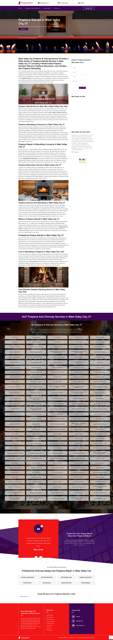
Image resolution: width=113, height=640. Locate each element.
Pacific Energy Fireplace (36, 443)
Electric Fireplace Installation (36, 386)
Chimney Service (57, 337)
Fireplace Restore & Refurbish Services (36, 498)
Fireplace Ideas (15, 477)
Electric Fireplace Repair (78, 381)
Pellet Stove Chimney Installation (57, 418)
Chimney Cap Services (36, 367)
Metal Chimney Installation (15, 357)
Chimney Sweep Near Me (57, 477)
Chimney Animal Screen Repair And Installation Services (78, 352)
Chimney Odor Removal (36, 414)
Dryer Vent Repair (36, 472)
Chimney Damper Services (36, 372)
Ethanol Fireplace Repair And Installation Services (78, 387)
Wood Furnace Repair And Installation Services (57, 387)
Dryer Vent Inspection (100, 463)
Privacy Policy (49, 630)
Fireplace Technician (100, 477)
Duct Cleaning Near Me (36, 477)
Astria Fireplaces (100, 429)
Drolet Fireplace (14, 447)
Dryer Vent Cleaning (100, 458)
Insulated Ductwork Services (100, 492)
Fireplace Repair (57, 346)
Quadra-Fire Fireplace (100, 438)
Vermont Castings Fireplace (100, 433)
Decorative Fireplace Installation (100, 472)
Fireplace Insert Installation (15, 458)
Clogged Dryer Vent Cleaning (15, 467)
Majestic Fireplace (79, 433)
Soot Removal (57, 342)
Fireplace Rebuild (15, 381)
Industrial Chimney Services (100, 403)
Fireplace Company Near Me (15, 481)
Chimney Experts (15, 472)
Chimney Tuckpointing (100, 357)
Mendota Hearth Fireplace (57, 443)
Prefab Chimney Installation (57, 458)
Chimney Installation (100, 342)
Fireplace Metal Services (15, 398)
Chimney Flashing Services (15, 376)
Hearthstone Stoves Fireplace (100, 447)
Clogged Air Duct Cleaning (36, 467)
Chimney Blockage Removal (36, 362)
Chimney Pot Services (78, 372)
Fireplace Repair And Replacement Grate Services (36, 398)
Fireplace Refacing (79, 357)
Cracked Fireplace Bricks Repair (57, 498)
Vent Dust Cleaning (79, 463)
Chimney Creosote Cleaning (36, 346)
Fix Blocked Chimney (14, 408)
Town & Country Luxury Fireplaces (57, 429)
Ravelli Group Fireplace (57, 453)
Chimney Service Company (79, 467)
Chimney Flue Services (100, 367)
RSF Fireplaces (15, 433)
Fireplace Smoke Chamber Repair (57, 357)
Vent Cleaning (15, 463)
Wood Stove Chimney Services (14, 486)
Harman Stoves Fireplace (36, 438)
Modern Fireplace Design (14, 418)
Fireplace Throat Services (14, 403)
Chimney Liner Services (15, 372)
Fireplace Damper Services (79, 398)
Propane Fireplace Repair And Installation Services (14, 392)
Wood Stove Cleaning (100, 481)
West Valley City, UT (80, 625)
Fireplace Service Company (57, 467)
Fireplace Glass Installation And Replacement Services (36, 392)
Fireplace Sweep (57, 376)
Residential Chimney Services (78, 403)
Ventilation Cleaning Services (36, 492)
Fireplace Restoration (15, 351)
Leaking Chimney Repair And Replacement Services (36, 409)
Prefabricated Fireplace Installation (100, 386)
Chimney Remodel (79, 492)
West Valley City (24, 596)
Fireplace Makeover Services (57, 492)
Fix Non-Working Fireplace (36, 351)
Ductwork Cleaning (79, 477)
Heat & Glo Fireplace (14, 438)
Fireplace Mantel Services (100, 498)
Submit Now (82, 87)
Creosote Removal (36, 342)
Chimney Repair (78, 342)
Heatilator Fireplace (36, 433)
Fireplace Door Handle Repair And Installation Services (78, 392)
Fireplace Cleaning (100, 337)
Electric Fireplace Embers (78, 418)
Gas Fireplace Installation (14, 386)
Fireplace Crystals (36, 424)
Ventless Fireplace (57, 486)
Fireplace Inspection (57, 362)
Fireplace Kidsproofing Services (79, 458)
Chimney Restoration (14, 362)
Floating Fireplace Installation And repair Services (78, 498)
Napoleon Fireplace (57, 433)
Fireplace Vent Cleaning (79, 376)
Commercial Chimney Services (57, 403)
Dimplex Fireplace (79, 438)
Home (19, 8)
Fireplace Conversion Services (78, 486)
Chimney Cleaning (36, 337)
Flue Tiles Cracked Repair (57, 414)
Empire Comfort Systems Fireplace (15, 453)
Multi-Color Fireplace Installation (57, 424)
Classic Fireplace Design (100, 414)
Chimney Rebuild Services (36, 458)
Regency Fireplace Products (100, 424)
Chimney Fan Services (100, 372)
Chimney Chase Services (57, 367)
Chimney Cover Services (79, 367)
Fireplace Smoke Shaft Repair (36, 357)
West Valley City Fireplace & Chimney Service (76, 637)
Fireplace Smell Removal (15, 414)
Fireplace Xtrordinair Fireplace (100, 443)
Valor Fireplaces (36, 429)
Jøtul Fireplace (15, 443)
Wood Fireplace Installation (100, 381)
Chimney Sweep (14, 337)
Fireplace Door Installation (57, 392)
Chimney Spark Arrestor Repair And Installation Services (57, 352)
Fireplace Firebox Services (57, 398)
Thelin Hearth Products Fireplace (36, 453)
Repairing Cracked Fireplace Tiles (57, 408)
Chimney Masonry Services (36, 376)
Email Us (82, 2)
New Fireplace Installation (100, 346)
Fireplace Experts (100, 467)
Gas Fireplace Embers (100, 418)
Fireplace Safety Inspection (79, 472)
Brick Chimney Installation (100, 351)
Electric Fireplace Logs (36, 403)
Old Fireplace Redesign (79, 414)
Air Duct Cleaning (36, 463)
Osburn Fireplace (57, 438)
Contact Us (57, 8)
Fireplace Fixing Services (36, 486)
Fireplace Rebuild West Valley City (29, 37)
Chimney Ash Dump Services (57, 372)
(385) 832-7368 (88, 8)
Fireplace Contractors (100, 376)
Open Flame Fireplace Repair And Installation (15, 493)
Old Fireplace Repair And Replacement (78, 362)
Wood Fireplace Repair (36, 381)
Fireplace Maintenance (36, 481)
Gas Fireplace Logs (100, 398)
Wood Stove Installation (79, 481)
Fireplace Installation (78, 346)
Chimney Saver (100, 362)
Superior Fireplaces (15, 429)
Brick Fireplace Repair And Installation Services (15, 498)
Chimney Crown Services (14, 367)
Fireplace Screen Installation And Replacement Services (100, 453)
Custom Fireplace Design (36, 418)
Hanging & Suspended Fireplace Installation (100, 487)
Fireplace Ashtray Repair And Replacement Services (100, 392)
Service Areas (47, 8)
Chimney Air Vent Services (14, 424)
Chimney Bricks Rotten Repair (78, 408)
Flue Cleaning (15, 342)
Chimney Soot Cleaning (15, 346)
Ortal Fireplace (79, 443)
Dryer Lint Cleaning (57, 463)
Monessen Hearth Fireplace (36, 447)
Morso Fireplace (57, 447)
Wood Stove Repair (57, 481)
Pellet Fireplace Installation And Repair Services (79, 424)
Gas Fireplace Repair (57, 381)
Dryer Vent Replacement (57, 472)
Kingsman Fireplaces (78, 429)
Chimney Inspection (78, 337)
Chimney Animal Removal (78, 453)
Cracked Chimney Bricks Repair (100, 408)
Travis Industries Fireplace (79, 447)
